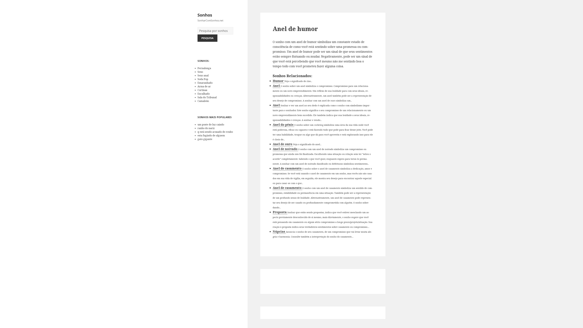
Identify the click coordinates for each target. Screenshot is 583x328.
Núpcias (279, 232)
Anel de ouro (283, 144)
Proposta (280, 212)
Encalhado (204, 93)
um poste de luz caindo (211, 124)
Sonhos (205, 15)
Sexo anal (203, 75)
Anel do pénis (283, 125)
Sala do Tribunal (207, 97)
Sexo (200, 71)
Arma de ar (204, 86)
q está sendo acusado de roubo (215, 131)
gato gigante (205, 139)
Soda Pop (203, 79)
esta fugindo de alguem (211, 135)
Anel (277, 86)
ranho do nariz (206, 128)
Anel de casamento (287, 168)
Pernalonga (204, 68)
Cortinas (202, 90)
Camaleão (203, 101)
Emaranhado (205, 82)
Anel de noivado (285, 149)
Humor (278, 81)
